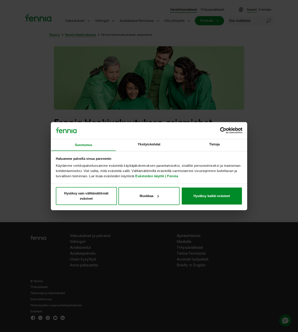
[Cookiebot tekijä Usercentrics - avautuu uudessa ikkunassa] (223, 130)
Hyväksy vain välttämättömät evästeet (86, 195)
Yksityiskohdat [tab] (149, 144)
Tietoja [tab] (214, 144)
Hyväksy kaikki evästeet (212, 196)
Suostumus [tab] (83, 145)
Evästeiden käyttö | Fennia (156, 176)
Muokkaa (147, 196)
